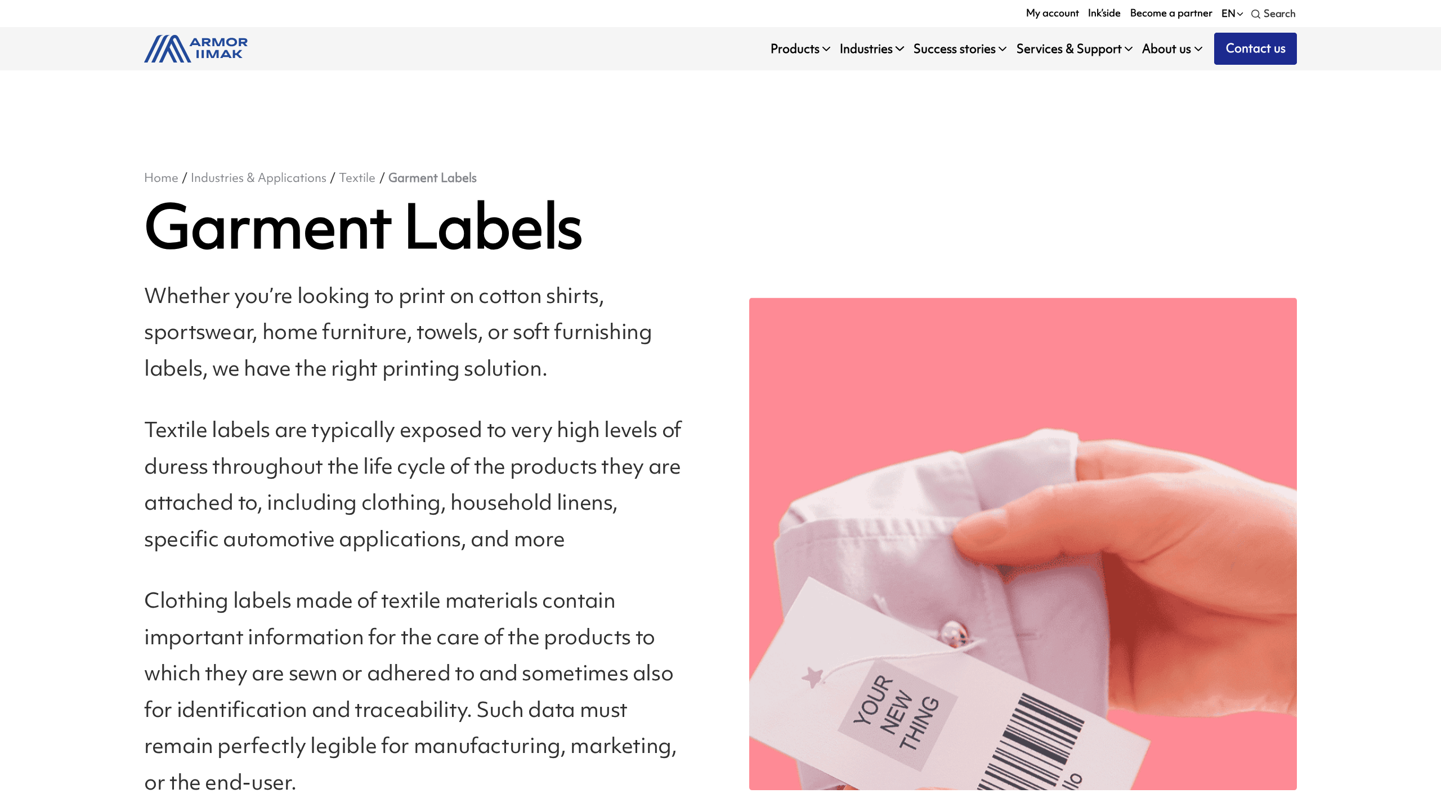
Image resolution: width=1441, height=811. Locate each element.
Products (795, 49)
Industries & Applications (258, 178)
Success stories (955, 49)
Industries (866, 49)
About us (1166, 49)
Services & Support (1069, 49)
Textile (357, 178)
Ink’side (1104, 13)
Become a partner (1171, 13)
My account (1052, 13)
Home (161, 178)
